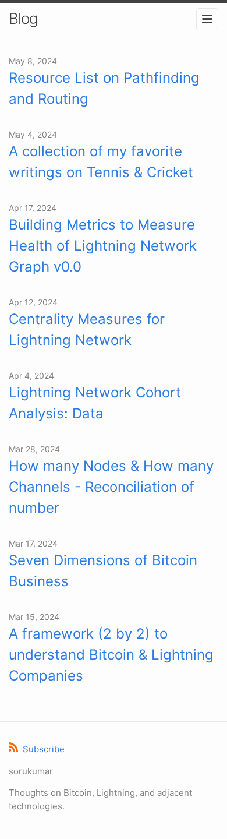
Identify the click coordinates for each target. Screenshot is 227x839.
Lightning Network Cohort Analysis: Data (95, 403)
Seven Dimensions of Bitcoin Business (103, 571)
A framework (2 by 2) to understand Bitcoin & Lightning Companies (111, 654)
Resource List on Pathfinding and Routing (104, 88)
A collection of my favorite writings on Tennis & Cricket (101, 162)
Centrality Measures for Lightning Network (87, 329)
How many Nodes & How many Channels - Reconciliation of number (111, 486)
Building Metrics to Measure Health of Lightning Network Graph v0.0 (103, 245)
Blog (23, 18)
